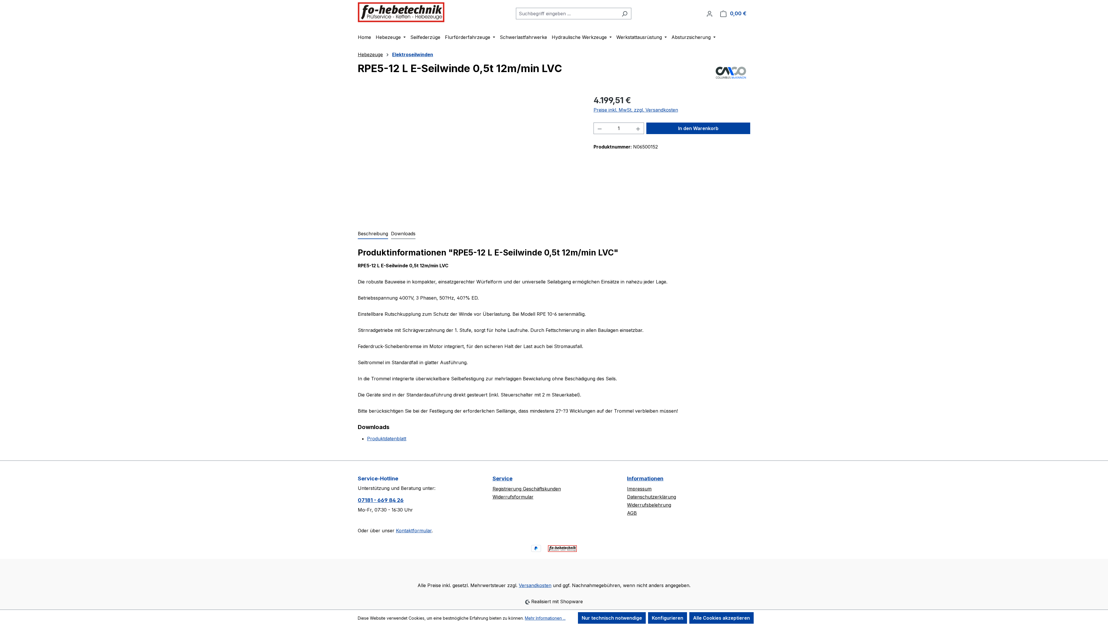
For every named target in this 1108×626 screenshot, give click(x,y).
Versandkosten (535, 585)
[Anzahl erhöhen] (638, 128)
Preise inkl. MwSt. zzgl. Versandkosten (636, 110)
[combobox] (567, 13)
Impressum (639, 489)
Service (502, 478)
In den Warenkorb (698, 128)
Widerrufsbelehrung (649, 505)
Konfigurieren (667, 618)
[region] (470, 156)
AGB (632, 513)
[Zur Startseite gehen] (401, 12)
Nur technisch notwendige (612, 618)
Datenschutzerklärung (651, 497)
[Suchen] (624, 13)
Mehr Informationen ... (545, 618)
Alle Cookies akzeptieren (721, 618)
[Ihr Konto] (709, 13)
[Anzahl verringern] (600, 128)
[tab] (373, 234)
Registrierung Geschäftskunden (527, 489)
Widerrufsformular (513, 497)
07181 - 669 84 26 (381, 500)
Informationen (645, 478)
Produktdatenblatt (386, 438)
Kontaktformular (414, 530)
